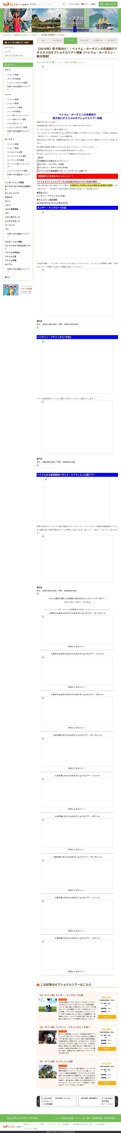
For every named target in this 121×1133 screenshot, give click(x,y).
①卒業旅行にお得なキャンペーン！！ (53, 161)
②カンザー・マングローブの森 (50, 164)
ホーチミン (59, 62)
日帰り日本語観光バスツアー (75, 62)
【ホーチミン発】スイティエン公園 (56, 1061)
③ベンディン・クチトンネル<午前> (52, 167)
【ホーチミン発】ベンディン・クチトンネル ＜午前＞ (64, 1027)
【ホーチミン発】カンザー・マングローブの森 (61, 995)
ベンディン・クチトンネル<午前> (51, 196)
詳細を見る (107, 1017)
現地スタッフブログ (21, 35)
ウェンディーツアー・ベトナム (77, 602)
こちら (76, 646)
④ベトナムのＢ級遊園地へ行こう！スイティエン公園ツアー (62, 171)
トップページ (7, 35)
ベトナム (34, 35)
